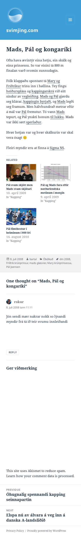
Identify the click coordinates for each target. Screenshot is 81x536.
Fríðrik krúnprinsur (17, 263)
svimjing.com (22, 30)
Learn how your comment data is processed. (40, 476)
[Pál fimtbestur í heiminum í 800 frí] (21, 216)
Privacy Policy (15, 531)
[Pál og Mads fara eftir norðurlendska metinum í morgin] (56, 172)
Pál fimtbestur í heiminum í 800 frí (18, 230)
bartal (33, 259)
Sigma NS (57, 148)
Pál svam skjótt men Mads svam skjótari (19, 187)
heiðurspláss (16, 91)
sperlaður (33, 122)
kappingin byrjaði (37, 101)
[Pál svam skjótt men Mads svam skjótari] (21, 172)
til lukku (57, 117)
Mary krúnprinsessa (59, 263)
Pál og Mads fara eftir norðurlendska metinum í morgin (54, 189)
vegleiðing (30, 96)
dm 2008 (65, 259)
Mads (61, 101)
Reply (13, 352)
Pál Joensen (13, 267)
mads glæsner (37, 263)
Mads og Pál (49, 96)
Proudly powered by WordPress (46, 531)
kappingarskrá (43, 91)
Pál (24, 112)
